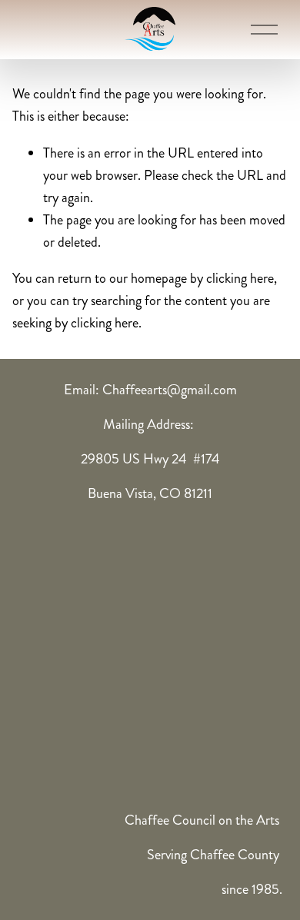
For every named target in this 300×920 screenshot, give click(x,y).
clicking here (240, 278)
